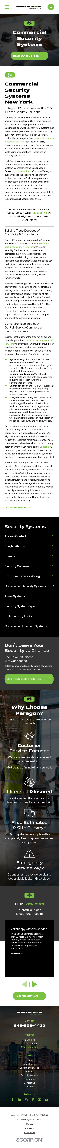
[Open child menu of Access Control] (53, 536)
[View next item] (35, 984)
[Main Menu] (7, 7)
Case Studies (29, 1064)
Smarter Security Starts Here (24, 679)
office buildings (23, 171)
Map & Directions (29, 1047)
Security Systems (29, 1075)
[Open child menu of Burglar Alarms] (53, 546)
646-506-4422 (29, 1025)
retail (48, 164)
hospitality (46, 446)
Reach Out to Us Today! (26, 55)
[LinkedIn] (19, 1099)
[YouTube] (46, 1099)
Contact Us (29, 1082)
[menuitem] (28, 536)
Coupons (29, 1086)
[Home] (28, 7)
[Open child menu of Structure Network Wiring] (53, 576)
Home (29, 1060)
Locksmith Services (29, 1067)
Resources (29, 1079)
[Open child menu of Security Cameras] (53, 566)
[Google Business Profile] (39, 1099)
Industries (29, 1071)
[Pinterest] (32, 1099)
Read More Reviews (27, 995)
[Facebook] (12, 1099)
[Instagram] (26, 1099)
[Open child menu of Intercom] (53, 556)
